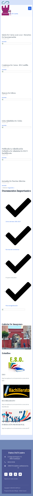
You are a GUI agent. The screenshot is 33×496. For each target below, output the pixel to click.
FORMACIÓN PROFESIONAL (13, 424)
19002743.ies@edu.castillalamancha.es (18, 466)
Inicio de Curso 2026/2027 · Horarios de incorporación (16, 36)
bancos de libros (9, 93)
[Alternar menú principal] (29, 8)
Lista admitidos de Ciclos (12, 121)
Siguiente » (11, 188)
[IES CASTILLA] (6, 8)
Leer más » (4, 41)
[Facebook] (10, 474)
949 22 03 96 (11, 462)
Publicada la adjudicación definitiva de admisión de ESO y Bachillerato (15, 151)
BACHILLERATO (8, 400)
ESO (3, 374)
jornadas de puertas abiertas (13, 181)
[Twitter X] (15, 474)
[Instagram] (6, 474)
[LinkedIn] (20, 474)
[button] (4, 337)
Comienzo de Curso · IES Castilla (15, 65)
